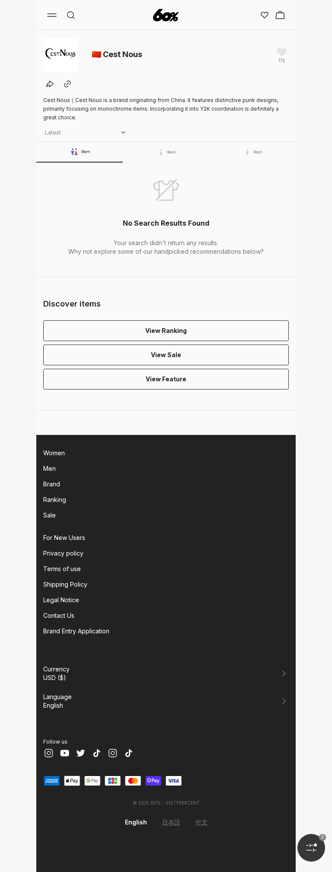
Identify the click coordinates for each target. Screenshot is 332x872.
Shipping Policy (65, 584)
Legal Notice (61, 600)
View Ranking (166, 330)
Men (49, 468)
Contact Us (58, 615)
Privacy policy (63, 553)
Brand (51, 484)
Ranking (54, 499)
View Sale (166, 354)
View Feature (166, 379)
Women (54, 453)
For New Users (64, 537)
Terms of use (62, 568)
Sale (49, 515)
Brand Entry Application (76, 631)
